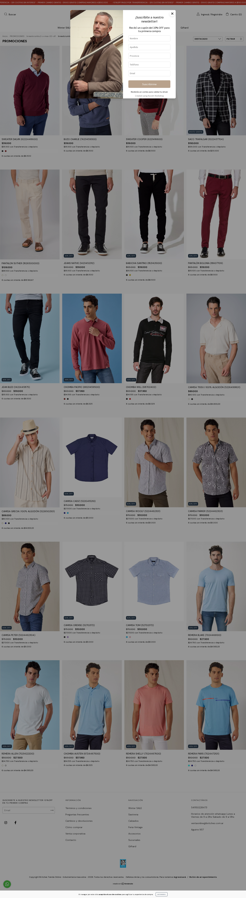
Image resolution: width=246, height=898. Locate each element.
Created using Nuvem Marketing (149, 95)
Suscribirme (149, 84)
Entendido (161, 894)
